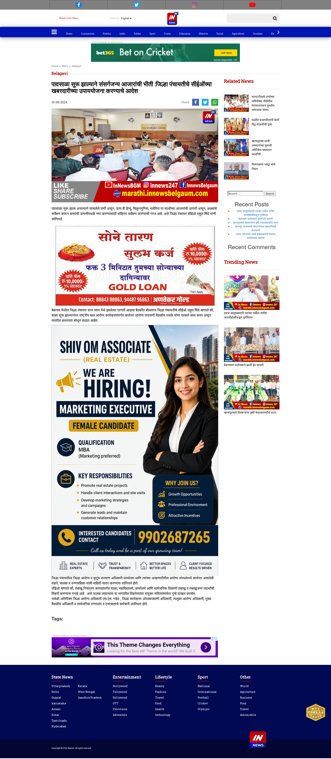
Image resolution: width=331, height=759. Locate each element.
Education (184, 33)
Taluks (137, 33)
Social (219, 33)
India (122, 33)
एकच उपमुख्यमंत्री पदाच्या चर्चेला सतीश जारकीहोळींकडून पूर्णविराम (255, 213)
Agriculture (238, 33)
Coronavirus (87, 33)
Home (69, 33)
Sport (152, 33)
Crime (167, 33)
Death (274, 33)
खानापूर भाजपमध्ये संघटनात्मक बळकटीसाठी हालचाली (255, 228)
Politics (107, 33)
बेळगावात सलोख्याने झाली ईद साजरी (255, 219)
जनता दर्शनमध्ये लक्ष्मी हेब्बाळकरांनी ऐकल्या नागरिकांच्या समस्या (255, 236)
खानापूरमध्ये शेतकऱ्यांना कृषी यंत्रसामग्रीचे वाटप (255, 222)
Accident (257, 33)
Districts (203, 33)
